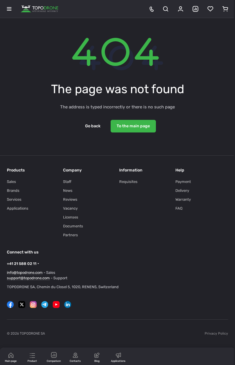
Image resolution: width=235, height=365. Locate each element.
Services (14, 199)
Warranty (183, 199)
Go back (93, 126)
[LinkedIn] (67, 304)
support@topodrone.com (28, 278)
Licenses (70, 217)
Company (72, 170)
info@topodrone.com (25, 272)
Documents (73, 226)
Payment (183, 181)
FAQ (179, 208)
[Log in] (180, 9)
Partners (70, 235)
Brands (13, 190)
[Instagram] (33, 304)
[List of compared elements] (195, 9)
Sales (11, 181)
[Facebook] (10, 304)
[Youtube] (56, 304)
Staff (67, 181)
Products (16, 170)
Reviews (70, 199)
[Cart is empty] (225, 9)
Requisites (128, 181)
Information (130, 170)
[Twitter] (21, 304)
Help (179, 170)
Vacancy (70, 208)
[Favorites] (210, 9)
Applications (17, 208)
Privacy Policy (216, 333)
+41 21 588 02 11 (21, 263)
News (68, 190)
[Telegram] (44, 304)
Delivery (182, 190)
